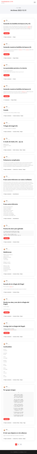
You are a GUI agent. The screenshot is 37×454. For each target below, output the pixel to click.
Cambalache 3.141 (7, 1)
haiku (14, 149)
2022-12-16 (8, 387)
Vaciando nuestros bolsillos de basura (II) (17, 47)
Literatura (18, 115)
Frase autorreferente (10, 204)
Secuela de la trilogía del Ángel (13, 284)
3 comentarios (7, 100)
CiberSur (20, 49)
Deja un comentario (8, 115)
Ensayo (12, 99)
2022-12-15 (8, 430)
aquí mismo (5, 50)
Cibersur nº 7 (24, 91)
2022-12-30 (8, 44)
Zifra (6, 20)
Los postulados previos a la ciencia (15, 68)
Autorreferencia (16, 218)
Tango (24, 422)
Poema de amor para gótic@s (13, 229)
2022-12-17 (8, 281)
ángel (12, 329)
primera (27, 49)
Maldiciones (7, 252)
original (29, 27)
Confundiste (7, 347)
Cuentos (14, 115)
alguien (11, 286)
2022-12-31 (8, 21)
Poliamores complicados (11, 160)
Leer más (6, 33)
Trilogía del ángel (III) (10, 126)
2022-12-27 (8, 157)
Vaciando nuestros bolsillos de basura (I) (17, 89)
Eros (17, 169)
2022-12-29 (8, 65)
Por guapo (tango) (9, 390)
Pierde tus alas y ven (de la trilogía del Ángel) (16, 303)
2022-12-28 (8, 139)
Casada (5, 110)
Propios (15, 99)
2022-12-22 (8, 226)
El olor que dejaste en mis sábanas (15, 433)
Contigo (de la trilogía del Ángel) (14, 326)
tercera (29, 26)
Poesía (18, 131)
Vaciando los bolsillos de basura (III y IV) (16, 24)
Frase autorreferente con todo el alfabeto (17, 180)
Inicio (17, 7)
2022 (20, 7)
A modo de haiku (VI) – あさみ (13, 142)
